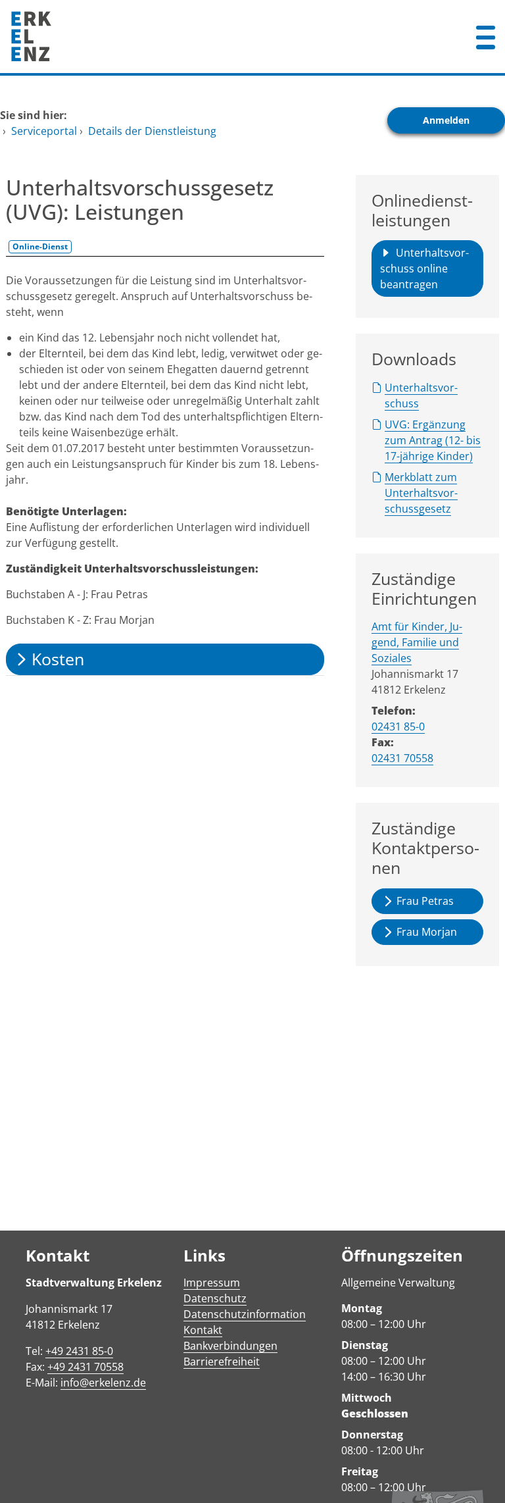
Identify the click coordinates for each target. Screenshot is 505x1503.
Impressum (211, 1282)
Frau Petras (425, 901)
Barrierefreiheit (221, 1361)
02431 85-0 (398, 726)
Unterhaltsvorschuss (421, 395)
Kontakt (202, 1330)
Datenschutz (215, 1298)
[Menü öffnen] (485, 36)
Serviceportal (44, 131)
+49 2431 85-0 (79, 1351)
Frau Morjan (427, 932)
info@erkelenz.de (103, 1382)
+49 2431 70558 (85, 1367)
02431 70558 (402, 758)
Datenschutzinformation (244, 1314)
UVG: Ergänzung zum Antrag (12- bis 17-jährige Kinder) (433, 440)
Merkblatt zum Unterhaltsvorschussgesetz (421, 493)
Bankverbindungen (230, 1345)
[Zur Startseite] (210, 36)
